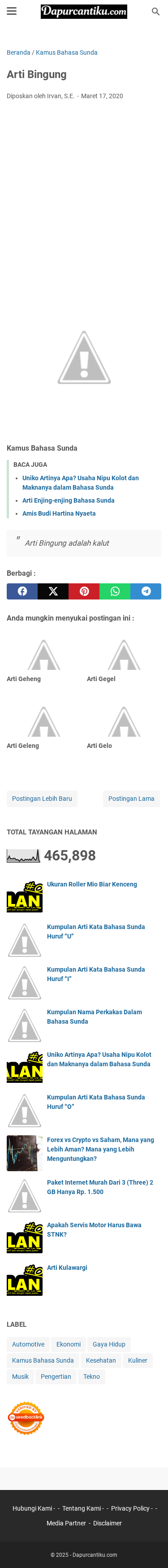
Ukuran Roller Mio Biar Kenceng (92, 884)
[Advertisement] (84, 196)
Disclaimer (107, 1523)
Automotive (28, 1344)
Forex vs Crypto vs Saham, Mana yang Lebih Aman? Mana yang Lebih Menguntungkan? (100, 1149)
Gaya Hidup (109, 1344)
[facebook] (22, 591)
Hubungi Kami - (34, 1508)
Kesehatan (101, 1360)
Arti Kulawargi (67, 1267)
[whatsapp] (114, 591)
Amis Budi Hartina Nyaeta (59, 513)
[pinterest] (84, 591)
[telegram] (145, 591)
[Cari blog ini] (156, 11)
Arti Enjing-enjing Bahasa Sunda (68, 500)
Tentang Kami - (83, 1508)
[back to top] (150, 1548)
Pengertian (56, 1376)
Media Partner (66, 1523)
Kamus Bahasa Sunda (43, 1360)
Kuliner (137, 1360)
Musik (20, 1376)
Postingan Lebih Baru (42, 798)
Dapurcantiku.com (95, 1555)
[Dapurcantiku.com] (84, 11)
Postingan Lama (131, 798)
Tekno (91, 1376)
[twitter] (53, 591)
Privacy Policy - (132, 1508)
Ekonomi (68, 1344)
